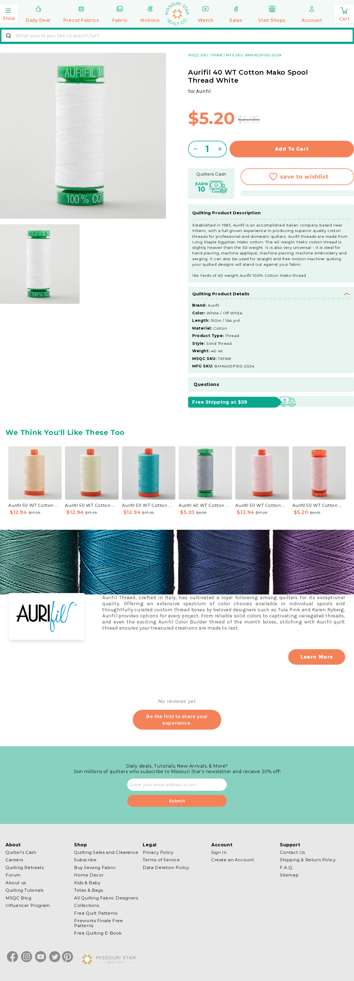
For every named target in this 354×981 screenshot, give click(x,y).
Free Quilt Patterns (95, 913)
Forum (13, 875)
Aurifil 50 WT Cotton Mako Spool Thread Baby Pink (319, 505)
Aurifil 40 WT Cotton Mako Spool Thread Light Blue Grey (205, 505)
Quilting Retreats (25, 867)
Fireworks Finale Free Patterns (98, 923)
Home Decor (89, 875)
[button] (9, 13)
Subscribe (85, 860)
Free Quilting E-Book (98, 933)
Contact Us (292, 852)
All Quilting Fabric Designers (106, 898)
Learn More (316, 657)
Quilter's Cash (21, 852)
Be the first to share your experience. (177, 719)
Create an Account (232, 860)
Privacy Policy (158, 852)
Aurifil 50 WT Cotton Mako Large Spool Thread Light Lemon (91, 505)
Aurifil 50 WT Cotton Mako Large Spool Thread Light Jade (148, 505)
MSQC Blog (18, 898)
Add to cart (292, 149)
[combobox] (177, 36)
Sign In (219, 852)
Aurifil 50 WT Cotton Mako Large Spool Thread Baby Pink (262, 505)
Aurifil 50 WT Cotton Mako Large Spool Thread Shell (35, 505)
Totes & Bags (88, 890)
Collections (86, 905)
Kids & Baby (87, 882)
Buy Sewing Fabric (95, 867)
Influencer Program (28, 905)
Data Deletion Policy (166, 867)
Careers (14, 860)
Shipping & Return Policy (307, 860)
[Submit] (9, 36)
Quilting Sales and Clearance (106, 852)
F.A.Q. (286, 867)
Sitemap (289, 875)
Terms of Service (161, 860)
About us (16, 882)
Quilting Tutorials (25, 890)
